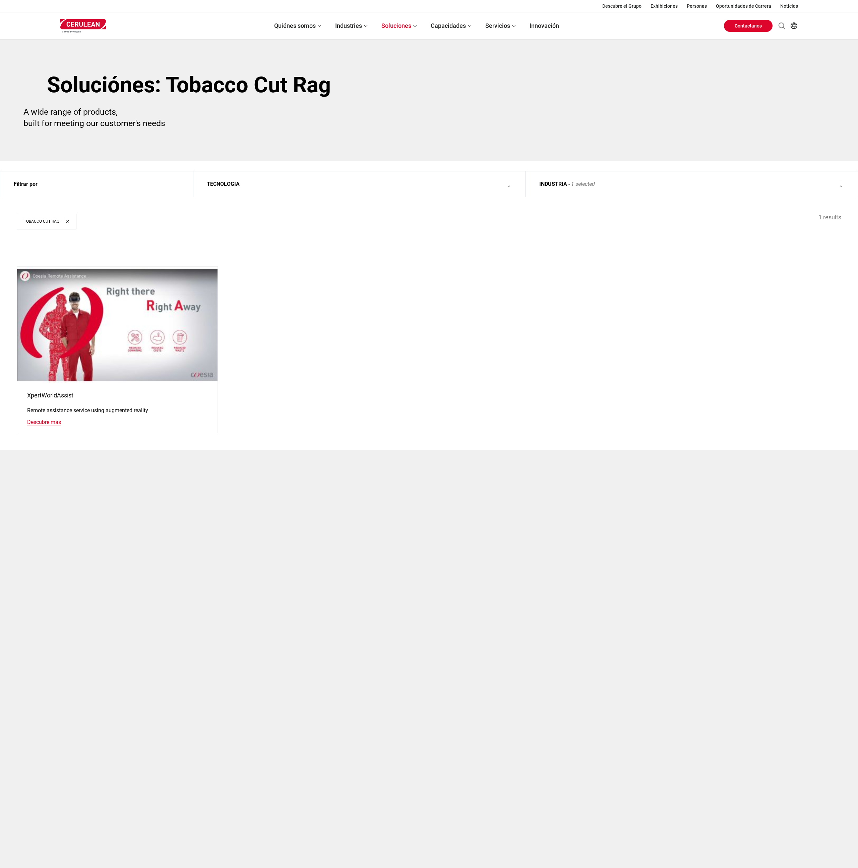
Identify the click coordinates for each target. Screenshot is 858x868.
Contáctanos (748, 26)
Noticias (789, 6)
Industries (348, 25)
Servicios (497, 25)
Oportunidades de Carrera (743, 6)
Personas (697, 6)
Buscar (782, 26)
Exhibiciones (664, 6)
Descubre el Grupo (621, 6)
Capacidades (448, 25)
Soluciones (396, 25)
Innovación (544, 25)
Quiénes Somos (295, 25)
